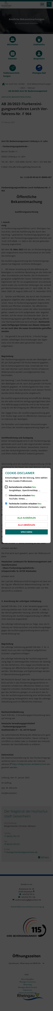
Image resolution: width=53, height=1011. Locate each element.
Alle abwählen (26, 524)
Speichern (26, 532)
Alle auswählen (26, 517)
